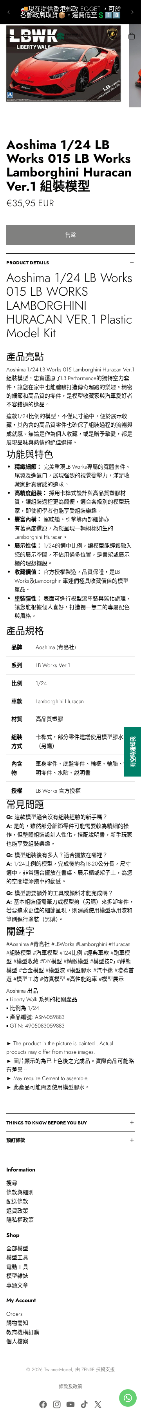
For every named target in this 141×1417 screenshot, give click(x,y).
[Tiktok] (84, 1404)
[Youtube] (70, 1404)
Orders (14, 1314)
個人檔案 (17, 1341)
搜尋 (11, 1183)
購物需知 (17, 1323)
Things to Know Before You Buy (46, 1122)
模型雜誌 (17, 1276)
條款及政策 (70, 1386)
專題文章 (17, 1285)
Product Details (27, 262)
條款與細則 (20, 1192)
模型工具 (17, 1258)
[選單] (9, 36)
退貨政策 (17, 1211)
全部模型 (17, 1248)
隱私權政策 (20, 1220)
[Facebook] (43, 1404)
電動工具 (17, 1267)
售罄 (70, 235)
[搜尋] (25, 36)
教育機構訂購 (22, 1332)
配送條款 (17, 1201)
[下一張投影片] (132, 12)
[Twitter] (98, 1404)
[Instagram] (56, 1404)
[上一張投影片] (8, 12)
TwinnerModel (58, 1369)
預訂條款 (15, 1140)
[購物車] (131, 36)
